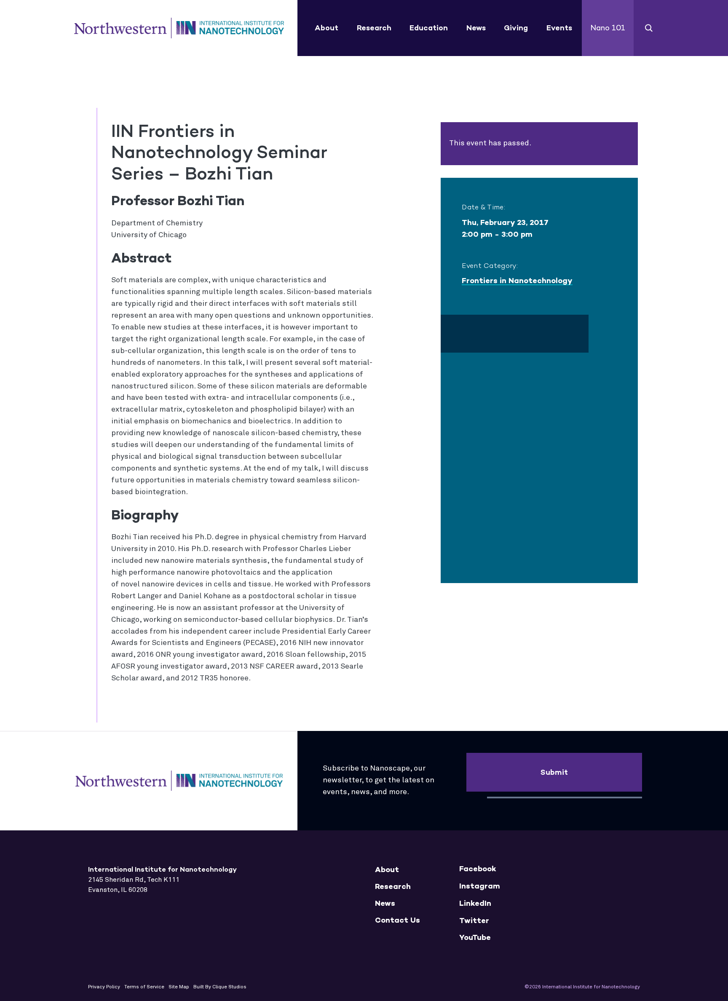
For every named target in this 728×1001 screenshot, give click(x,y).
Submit (554, 772)
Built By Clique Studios (219, 987)
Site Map (179, 987)
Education (429, 27)
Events (559, 27)
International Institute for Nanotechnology (179, 28)
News (476, 27)
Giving (516, 27)
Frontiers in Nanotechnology (517, 280)
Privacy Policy (104, 987)
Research (374, 27)
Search (649, 28)
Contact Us (397, 920)
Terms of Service (144, 987)
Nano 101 (607, 27)
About (326, 27)
